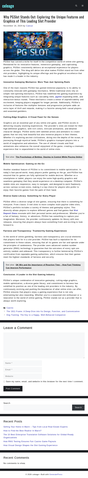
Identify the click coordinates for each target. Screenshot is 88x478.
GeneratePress (55, 474)
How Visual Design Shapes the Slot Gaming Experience (30, 445)
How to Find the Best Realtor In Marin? (22, 431)
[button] (76, 5)
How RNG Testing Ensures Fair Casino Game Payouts (29, 441)
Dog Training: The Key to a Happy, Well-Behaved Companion (36, 315)
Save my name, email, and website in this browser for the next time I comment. (45, 381)
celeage (8, 6)
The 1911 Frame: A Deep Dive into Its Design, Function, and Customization (43, 311)
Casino (10, 308)
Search (6, 403)
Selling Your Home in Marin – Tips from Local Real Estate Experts (35, 427)
